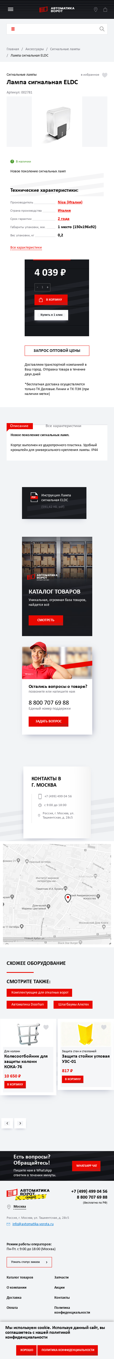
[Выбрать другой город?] (95, 9)
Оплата (12, 1308)
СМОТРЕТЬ (45, 620)
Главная (13, 49)
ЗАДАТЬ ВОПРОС (49, 721)
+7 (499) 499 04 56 (58, 796)
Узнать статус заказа (25, 1262)
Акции (59, 1288)
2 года (63, 219)
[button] (7, 1123)
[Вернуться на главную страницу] (57, 9)
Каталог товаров (13, 29)
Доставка (14, 1298)
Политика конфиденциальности (71, 1310)
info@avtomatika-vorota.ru (33, 1224)
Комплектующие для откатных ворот (39, 993)
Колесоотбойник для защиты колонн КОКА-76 (26, 1062)
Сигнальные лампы (65, 49)
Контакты (62, 1298)
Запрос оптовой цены (57, 351)
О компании (17, 1288)
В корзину (54, 299)
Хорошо (26, 1350)
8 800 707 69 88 (49, 703)
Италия (64, 210)
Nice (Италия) (70, 202)
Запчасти (61, 1278)
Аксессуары (34, 49)
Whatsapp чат (86, 1166)
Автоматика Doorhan (27, 1005)
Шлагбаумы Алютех (73, 1005)
